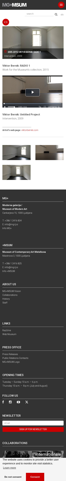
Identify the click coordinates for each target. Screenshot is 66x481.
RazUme (6, 330)
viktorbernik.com (29, 130)
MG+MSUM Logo (11, 362)
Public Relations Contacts (15, 358)
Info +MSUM (8, 271)
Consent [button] (35, 477)
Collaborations (9, 295)
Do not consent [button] (12, 477)
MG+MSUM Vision (11, 291)
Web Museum (9, 334)
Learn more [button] (9, 467)
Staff (4, 302)
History (6, 299)
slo (62, 14)
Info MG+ (7, 228)
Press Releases (10, 354)
